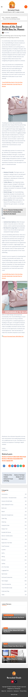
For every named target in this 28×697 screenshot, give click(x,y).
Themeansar (17, 688)
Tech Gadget (5, 580)
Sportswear (4, 574)
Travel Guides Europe (7, 587)
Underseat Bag (5, 591)
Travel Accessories (6, 584)
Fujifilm (4, 549)
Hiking (3, 556)
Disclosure (16, 691)
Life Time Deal (5, 567)
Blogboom (10, 688)
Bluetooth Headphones (7, 515)
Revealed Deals (13, 10)
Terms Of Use (14, 694)
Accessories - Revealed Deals (9, 23)
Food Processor (5, 546)
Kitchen (3, 560)
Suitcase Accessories (7, 577)
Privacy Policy (23, 691)
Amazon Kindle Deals (7, 501)
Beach (3, 511)
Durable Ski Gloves (6, 532)
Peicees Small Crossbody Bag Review (14, 617)
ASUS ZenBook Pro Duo (7, 504)
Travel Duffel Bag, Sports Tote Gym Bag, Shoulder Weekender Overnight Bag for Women (12, 84)
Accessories (5, 494)
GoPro (3, 553)
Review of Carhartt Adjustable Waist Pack (14, 456)
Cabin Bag (4, 518)
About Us (3, 691)
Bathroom (4, 508)
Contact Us (10, 691)
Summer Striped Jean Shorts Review (13, 646)
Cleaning (4, 522)
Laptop (3, 563)
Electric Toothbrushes (7, 535)
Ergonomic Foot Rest (7, 542)
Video (3, 594)
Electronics (4, 539)
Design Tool (4, 528)
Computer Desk (5, 525)
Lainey (7, 32)
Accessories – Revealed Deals (9, 497)
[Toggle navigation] (2, 7)
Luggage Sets (5, 570)
